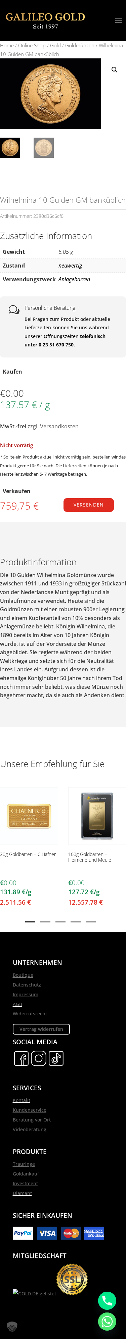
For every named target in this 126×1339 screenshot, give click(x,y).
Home (7, 45)
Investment (25, 1183)
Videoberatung (29, 1129)
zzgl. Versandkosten (53, 426)
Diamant (22, 1193)
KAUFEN (29, 843)
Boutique (23, 975)
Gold (55, 45)
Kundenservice (29, 1110)
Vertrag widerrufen (41, 1029)
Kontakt (21, 1100)
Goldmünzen (79, 45)
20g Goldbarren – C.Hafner (28, 854)
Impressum (25, 994)
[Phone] (107, 1301)
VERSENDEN (89, 504)
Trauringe (24, 1164)
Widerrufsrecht (30, 1013)
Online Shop (32, 45)
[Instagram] (38, 1065)
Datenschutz (27, 985)
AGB (17, 1004)
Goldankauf (26, 1173)
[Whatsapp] (107, 1321)
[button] (115, 70)
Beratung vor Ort (32, 1119)
